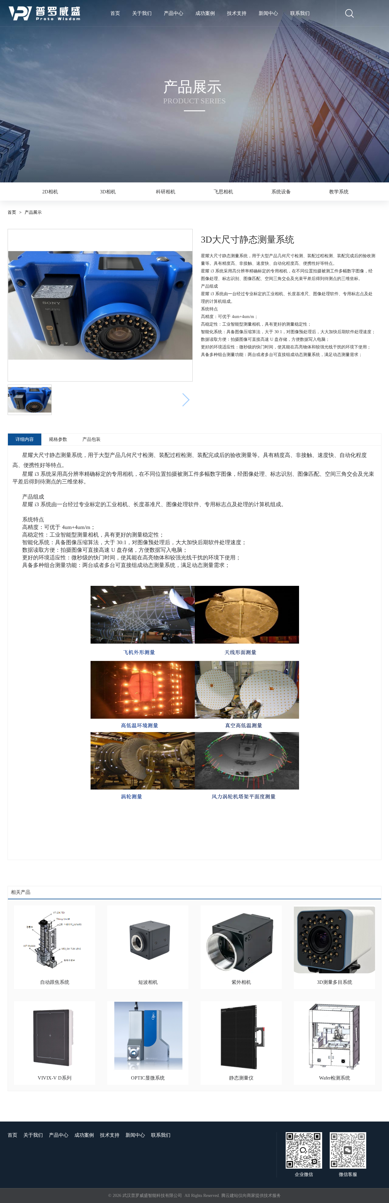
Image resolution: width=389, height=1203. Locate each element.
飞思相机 (223, 191)
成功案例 (205, 13)
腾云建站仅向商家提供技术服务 (251, 1195)
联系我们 (300, 13)
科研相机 (165, 191)
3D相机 (108, 191)
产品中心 (173, 13)
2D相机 (50, 191)
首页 (115, 13)
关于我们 (142, 13)
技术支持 (236, 13)
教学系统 (339, 191)
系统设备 (281, 191)
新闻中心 (268, 13)
